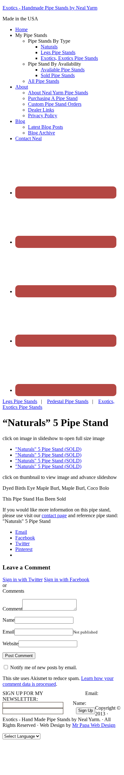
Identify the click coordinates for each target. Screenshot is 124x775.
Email (8, 631)
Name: (79, 703)
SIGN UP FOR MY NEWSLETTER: (23, 696)
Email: (91, 693)
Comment (12, 609)
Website (10, 643)
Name (9, 620)
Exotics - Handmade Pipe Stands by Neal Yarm (50, 8)
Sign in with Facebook (66, 579)
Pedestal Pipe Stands (67, 401)
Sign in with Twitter (23, 579)
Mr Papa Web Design (93, 725)
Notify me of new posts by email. (43, 667)
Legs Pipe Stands (20, 401)
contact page (54, 515)
